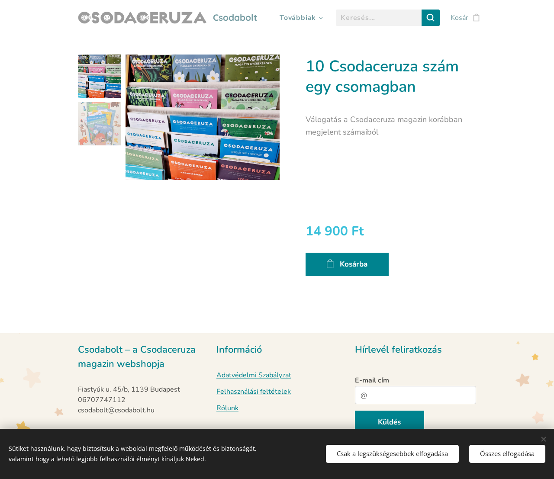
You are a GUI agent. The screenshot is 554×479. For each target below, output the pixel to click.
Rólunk (227, 408)
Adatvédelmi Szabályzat (253, 375)
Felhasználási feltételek (253, 391)
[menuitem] (300, 18)
